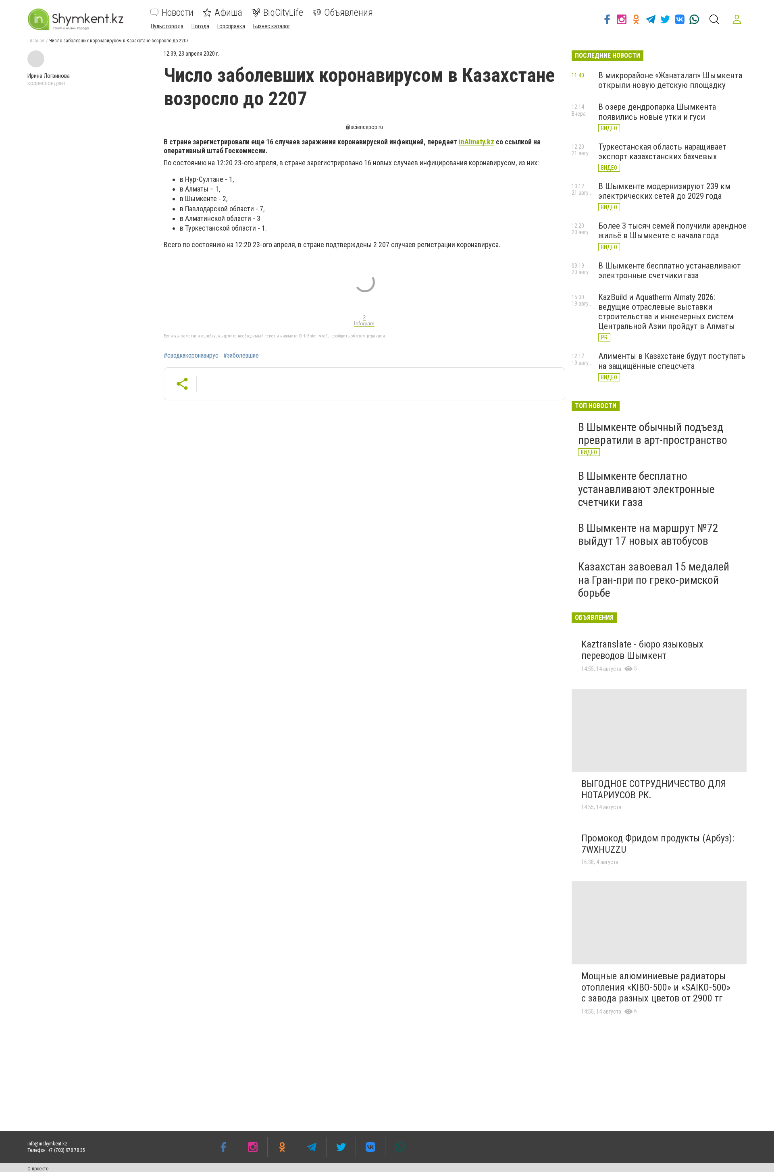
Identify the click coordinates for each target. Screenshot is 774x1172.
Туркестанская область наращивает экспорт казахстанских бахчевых (662, 151)
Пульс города (167, 26)
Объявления (348, 12)
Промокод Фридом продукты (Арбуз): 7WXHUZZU (657, 844)
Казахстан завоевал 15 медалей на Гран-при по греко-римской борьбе (653, 579)
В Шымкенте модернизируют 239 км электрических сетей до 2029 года (664, 191)
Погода (200, 26)
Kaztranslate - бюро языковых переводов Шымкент (642, 650)
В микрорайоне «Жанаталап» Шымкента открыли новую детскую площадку (670, 80)
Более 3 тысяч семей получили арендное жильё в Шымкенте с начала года (672, 230)
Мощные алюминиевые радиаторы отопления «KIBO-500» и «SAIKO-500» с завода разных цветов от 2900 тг (655, 987)
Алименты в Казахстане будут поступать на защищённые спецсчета (671, 361)
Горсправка (231, 26)
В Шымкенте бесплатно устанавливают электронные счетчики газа (669, 270)
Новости (178, 12)
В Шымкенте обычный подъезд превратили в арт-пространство (652, 434)
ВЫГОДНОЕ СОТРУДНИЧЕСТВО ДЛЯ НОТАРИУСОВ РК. (653, 789)
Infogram (364, 324)
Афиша (228, 12)
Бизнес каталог (271, 26)
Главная (35, 41)
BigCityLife (283, 12)
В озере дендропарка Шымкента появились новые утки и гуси (657, 111)
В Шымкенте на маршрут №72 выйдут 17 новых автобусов (648, 534)
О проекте (37, 1169)
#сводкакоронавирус (191, 355)
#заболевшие (241, 355)
